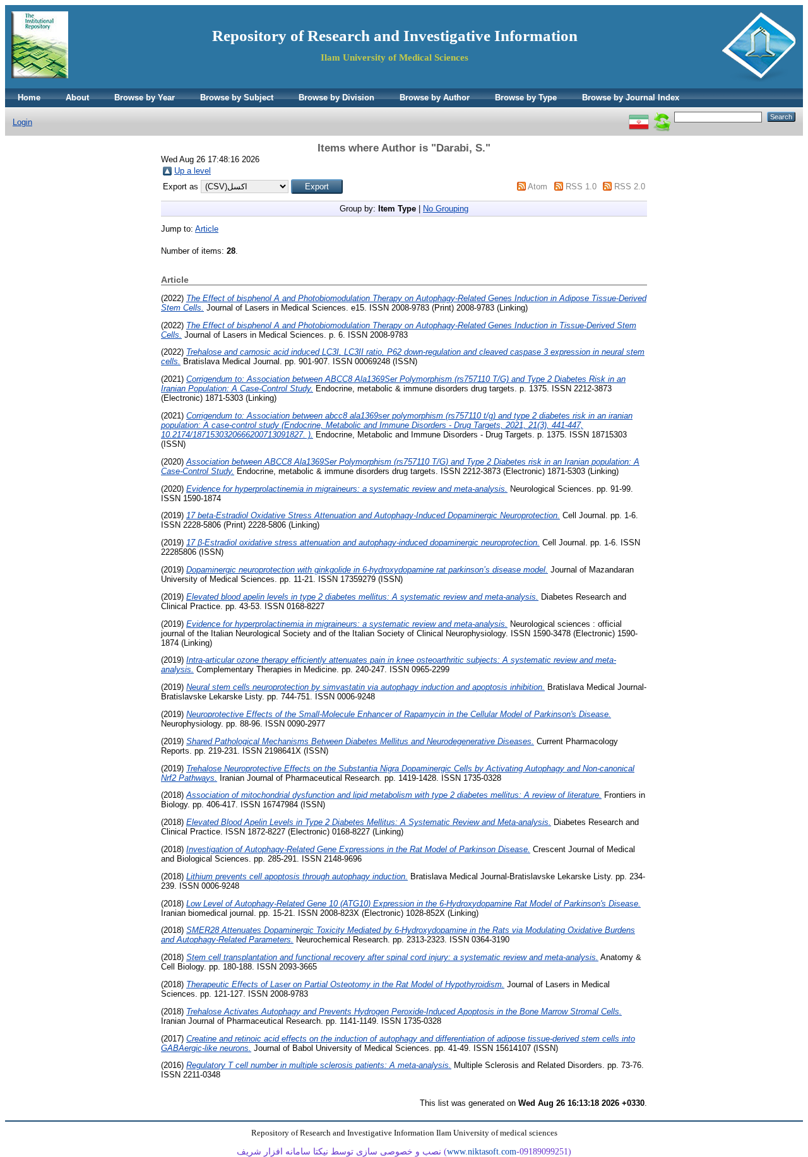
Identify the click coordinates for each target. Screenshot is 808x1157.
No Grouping (445, 208)
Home (29, 97)
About (77, 97)
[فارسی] (639, 116)
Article (206, 229)
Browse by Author (435, 97)
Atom (537, 186)
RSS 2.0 (629, 186)
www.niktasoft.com (481, 1151)
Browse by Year (144, 97)
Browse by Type (526, 97)
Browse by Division (336, 97)
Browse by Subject (236, 97)
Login (22, 122)
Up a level (192, 170)
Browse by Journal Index (630, 97)
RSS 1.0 (581, 186)
